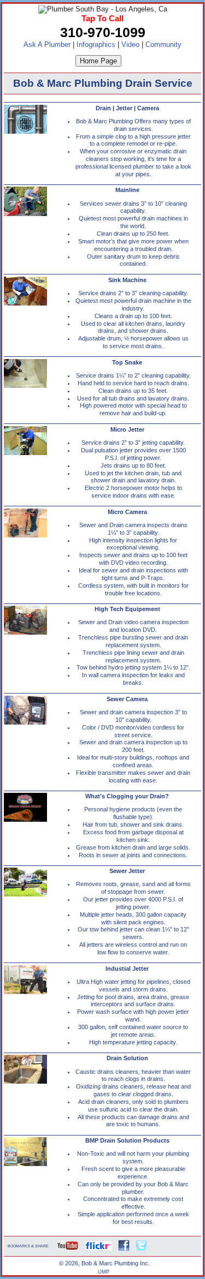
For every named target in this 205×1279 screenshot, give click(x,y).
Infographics (96, 44)
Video (130, 44)
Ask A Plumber (47, 44)
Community (163, 44)
